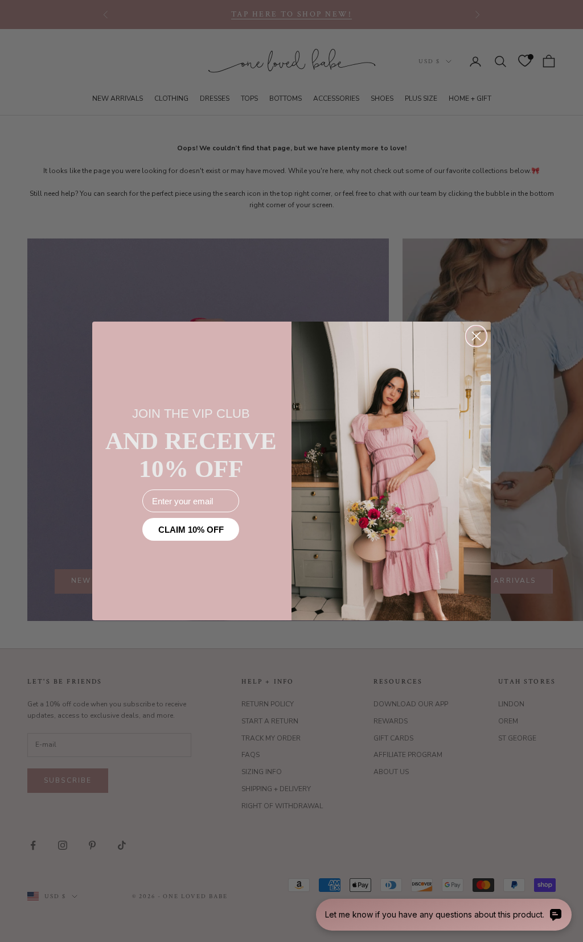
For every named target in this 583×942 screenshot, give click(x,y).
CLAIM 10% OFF (191, 529)
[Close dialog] (476, 336)
